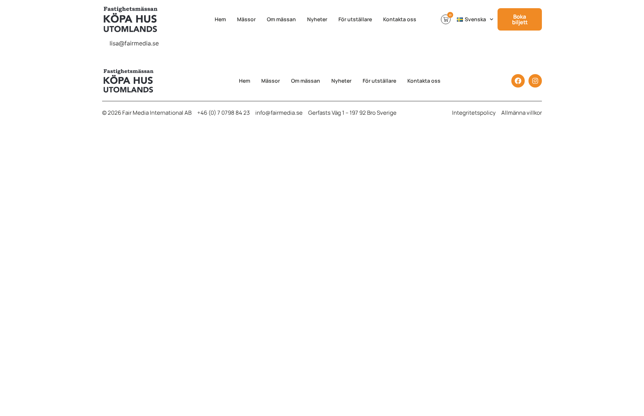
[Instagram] (535, 81)
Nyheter (317, 19)
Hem (220, 19)
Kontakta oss (399, 19)
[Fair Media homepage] (146, 19)
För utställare (355, 19)
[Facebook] (518, 81)
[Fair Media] (135, 81)
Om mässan (281, 19)
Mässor (246, 19)
